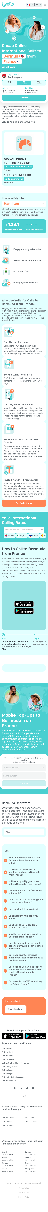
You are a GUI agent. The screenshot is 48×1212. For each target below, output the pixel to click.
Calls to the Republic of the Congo (15, 1063)
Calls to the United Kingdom (13, 1077)
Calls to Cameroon (9, 1081)
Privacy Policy (24, 1197)
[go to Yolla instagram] (21, 1088)
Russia (35, 535)
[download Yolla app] (13, 1036)
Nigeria (23, 535)
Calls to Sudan (7, 1070)
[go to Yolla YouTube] (33, 1088)
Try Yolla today (24, 503)
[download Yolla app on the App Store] (24, 604)
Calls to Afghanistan (10, 1067)
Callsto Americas (31, 1122)
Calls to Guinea (8, 1059)
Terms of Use (23, 1193)
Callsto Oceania (8, 1125)
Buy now (24, 98)
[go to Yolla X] (27, 1088)
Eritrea (11, 535)
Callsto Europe (8, 1118)
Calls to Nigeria (8, 1052)
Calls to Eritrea (8, 1049)
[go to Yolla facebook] (15, 1088)
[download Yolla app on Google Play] (24, 611)
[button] (34, 5)
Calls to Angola (8, 1074)
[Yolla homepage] (8, 4)
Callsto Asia (29, 1118)
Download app (15, 1009)
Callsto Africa (7, 1122)
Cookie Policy (23, 1188)
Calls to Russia (7, 1056)
